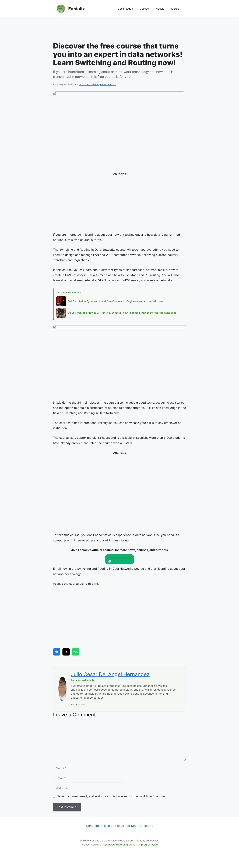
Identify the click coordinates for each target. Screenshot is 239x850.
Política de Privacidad (115, 825)
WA (75, 652)
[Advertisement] (119, 30)
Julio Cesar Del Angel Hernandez (110, 674)
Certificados (125, 8)
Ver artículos (78, 704)
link (96, 583)
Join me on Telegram (119, 557)
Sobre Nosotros (142, 825)
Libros (175, 8)
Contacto (92, 825)
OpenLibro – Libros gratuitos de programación (130, 844)
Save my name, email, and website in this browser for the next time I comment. (112, 796)
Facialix (76, 8)
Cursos (144, 8)
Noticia (160, 8)
